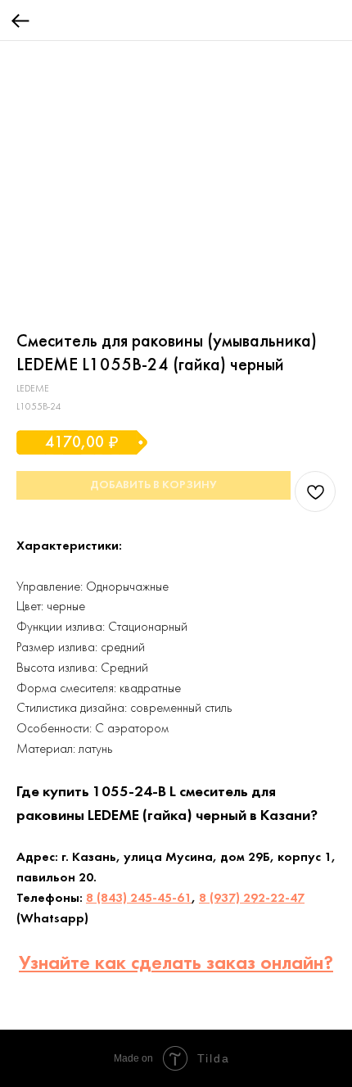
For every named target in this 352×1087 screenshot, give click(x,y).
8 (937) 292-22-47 (252, 898)
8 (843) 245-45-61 (139, 898)
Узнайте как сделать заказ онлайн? (176, 964)
